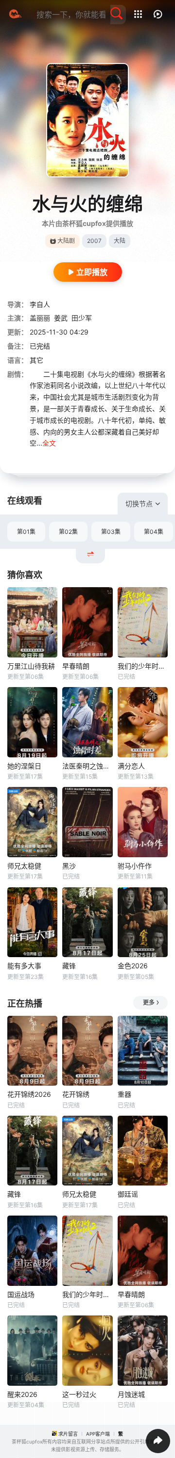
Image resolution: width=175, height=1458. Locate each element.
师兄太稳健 (24, 866)
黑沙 (69, 866)
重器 (124, 1094)
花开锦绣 (75, 1094)
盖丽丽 (40, 318)
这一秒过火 (79, 1394)
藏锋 (69, 965)
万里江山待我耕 (31, 666)
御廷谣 (128, 1194)
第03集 (111, 531)
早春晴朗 (75, 666)
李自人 (40, 304)
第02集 (68, 531)
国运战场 (21, 1294)
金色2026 (133, 965)
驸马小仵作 (135, 866)
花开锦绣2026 (29, 1094)
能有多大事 (24, 965)
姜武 (61, 318)
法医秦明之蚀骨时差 (87, 766)
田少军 (81, 318)
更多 (149, 1002)
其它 (36, 360)
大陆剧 (66, 240)
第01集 (26, 531)
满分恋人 (131, 766)
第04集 (153, 531)
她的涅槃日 (24, 766)
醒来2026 (22, 1394)
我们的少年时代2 (143, 666)
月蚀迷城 (131, 1394)
